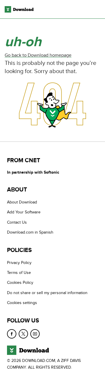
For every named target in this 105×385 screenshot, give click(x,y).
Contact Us (17, 222)
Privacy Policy (19, 262)
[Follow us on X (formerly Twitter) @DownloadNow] (23, 334)
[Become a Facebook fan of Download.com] (11, 334)
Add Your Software (24, 212)
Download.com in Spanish (30, 232)
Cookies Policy (20, 282)
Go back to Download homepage (38, 55)
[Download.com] (19, 9)
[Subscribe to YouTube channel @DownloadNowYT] (35, 334)
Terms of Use (19, 272)
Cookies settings (22, 302)
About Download (22, 202)
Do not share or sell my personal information (47, 292)
